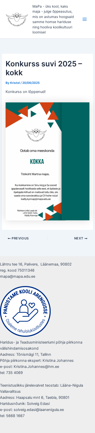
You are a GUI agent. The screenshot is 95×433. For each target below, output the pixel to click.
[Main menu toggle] (84, 19)
